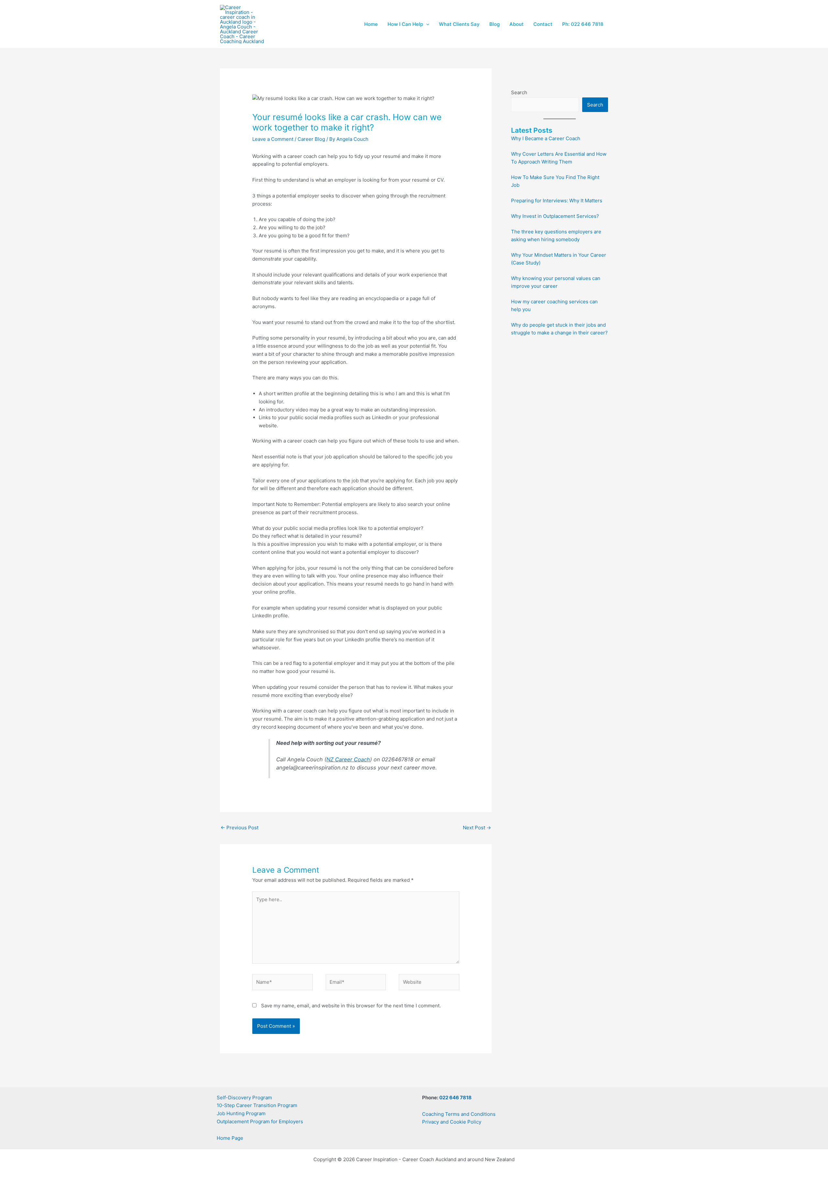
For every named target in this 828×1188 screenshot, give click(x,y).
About (516, 24)
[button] (426, 24)
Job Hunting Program (241, 1113)
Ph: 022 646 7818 (582, 24)
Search (519, 92)
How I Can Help (405, 24)
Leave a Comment (272, 139)
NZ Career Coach (348, 759)
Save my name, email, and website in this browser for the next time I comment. (351, 1006)
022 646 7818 (455, 1097)
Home (371, 24)
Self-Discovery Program (244, 1097)
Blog (494, 24)
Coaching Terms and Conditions (459, 1114)
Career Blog (311, 139)
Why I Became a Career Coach (545, 138)
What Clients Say (459, 24)
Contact (542, 24)
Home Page (230, 1138)
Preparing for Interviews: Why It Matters (556, 200)
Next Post (477, 827)
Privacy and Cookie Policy (451, 1122)
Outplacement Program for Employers (260, 1121)
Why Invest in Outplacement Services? (555, 216)
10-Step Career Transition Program (257, 1105)
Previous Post (239, 827)
